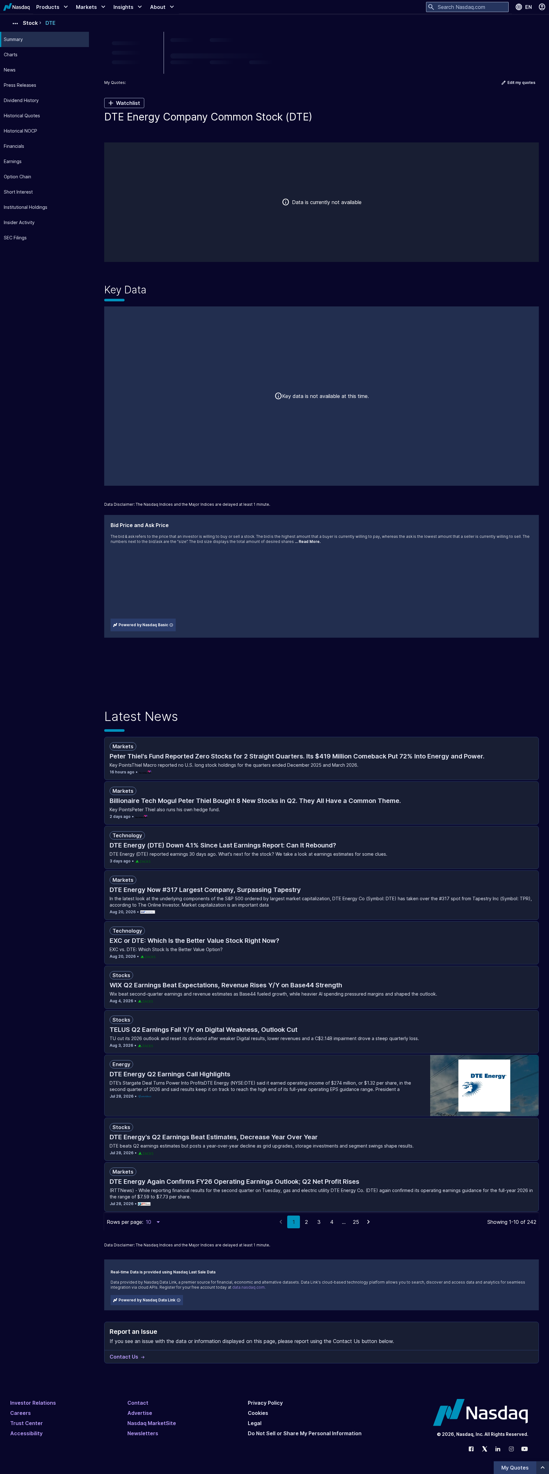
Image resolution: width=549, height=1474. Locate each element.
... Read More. (308, 541)
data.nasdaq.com (248, 1287)
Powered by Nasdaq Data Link (147, 1300)
